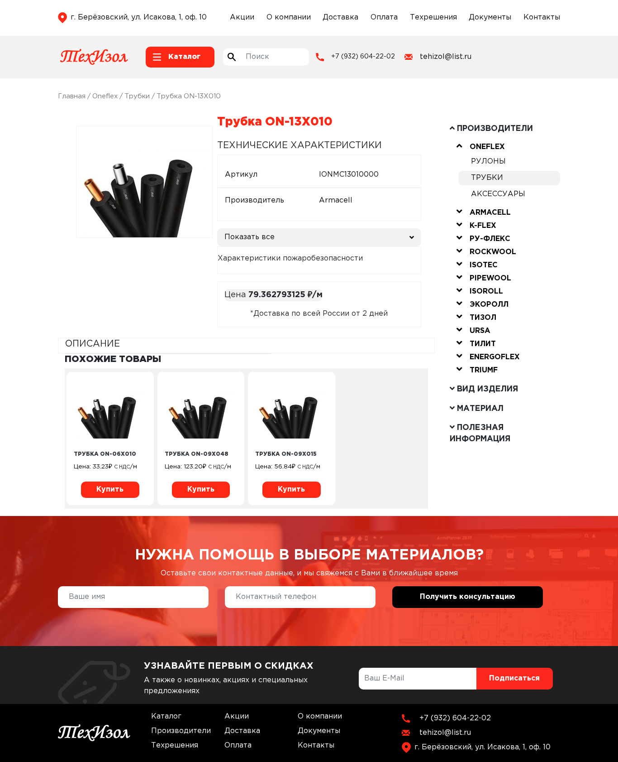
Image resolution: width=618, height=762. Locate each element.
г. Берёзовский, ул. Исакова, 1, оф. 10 (139, 17)
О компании (288, 17)
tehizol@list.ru (445, 56)
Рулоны (488, 161)
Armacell (490, 212)
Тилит (483, 344)
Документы (490, 17)
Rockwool (493, 252)
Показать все (249, 237)
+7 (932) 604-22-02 (363, 56)
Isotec (484, 265)
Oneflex (105, 96)
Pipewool (490, 278)
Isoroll (486, 291)
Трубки (137, 96)
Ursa (480, 331)
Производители (181, 731)
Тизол (483, 317)
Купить (110, 489)
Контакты (541, 17)
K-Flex (483, 225)
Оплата (384, 17)
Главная (72, 96)
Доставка (340, 17)
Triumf (484, 370)
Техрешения (433, 17)
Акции (242, 17)
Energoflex (495, 357)
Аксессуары (498, 194)
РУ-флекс (490, 239)
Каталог (166, 716)
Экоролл (489, 304)
